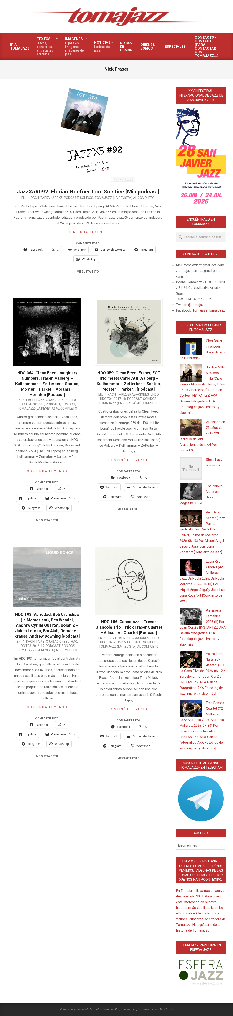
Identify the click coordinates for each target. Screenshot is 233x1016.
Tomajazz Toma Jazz (208, 310)
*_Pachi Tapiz (38, 198)
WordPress (165, 1009)
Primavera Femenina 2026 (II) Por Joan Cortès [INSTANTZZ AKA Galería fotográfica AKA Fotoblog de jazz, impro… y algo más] (203, 627)
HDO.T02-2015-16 (113, 642)
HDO (74, 400)
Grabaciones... (58, 400)
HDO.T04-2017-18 (31, 404)
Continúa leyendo (88, 232)
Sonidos (86, 198)
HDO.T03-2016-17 (31, 646)
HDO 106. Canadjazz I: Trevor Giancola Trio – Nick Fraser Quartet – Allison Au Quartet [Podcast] (128, 627)
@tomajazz (196, 305)
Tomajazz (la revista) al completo (124, 198)
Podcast (71, 198)
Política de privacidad (74, 1009)
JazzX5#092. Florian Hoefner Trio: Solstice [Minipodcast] (88, 191)
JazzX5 (57, 198)
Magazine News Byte (127, 1009)
